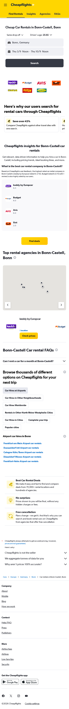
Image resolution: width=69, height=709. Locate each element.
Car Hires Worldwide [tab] (15, 405)
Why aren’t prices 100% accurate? (23, 564)
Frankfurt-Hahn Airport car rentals (21, 461)
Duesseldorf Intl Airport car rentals (21, 448)
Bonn (34, 577)
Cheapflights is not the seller (20, 552)
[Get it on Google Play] (10, 682)
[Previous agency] (8, 305)
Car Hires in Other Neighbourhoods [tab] (23, 398)
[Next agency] (61, 305)
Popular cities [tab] (12, 427)
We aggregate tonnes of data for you (24, 558)
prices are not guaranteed (15, 543)
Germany (24, 577)
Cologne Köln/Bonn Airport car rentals (23, 452)
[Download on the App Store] (29, 682)
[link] (34, 241)
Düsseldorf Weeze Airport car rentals (22, 456)
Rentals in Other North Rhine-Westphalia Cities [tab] (29, 412)
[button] (5, 4)
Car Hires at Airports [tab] (15, 390)
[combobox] (15, 34)
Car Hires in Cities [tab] (14, 420)
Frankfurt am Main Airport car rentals (22, 443)
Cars (5, 577)
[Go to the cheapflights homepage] (23, 5)
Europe (13, 577)
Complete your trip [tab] (38, 420)
